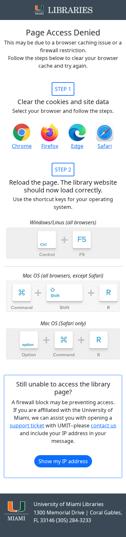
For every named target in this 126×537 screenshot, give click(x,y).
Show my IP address (63, 461)
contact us (103, 425)
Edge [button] (77, 146)
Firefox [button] (49, 146)
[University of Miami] (16, 510)
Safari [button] (105, 146)
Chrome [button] (22, 146)
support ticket (27, 425)
